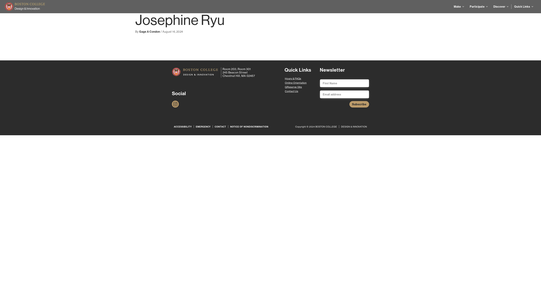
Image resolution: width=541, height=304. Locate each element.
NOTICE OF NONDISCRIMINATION (249, 126)
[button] (462, 6)
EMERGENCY (203, 126)
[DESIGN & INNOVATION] (195, 71)
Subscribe (359, 104)
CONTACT (220, 126)
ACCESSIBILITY (183, 126)
